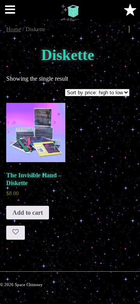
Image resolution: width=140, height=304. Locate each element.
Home (13, 29)
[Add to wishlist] (15, 233)
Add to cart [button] (27, 212)
